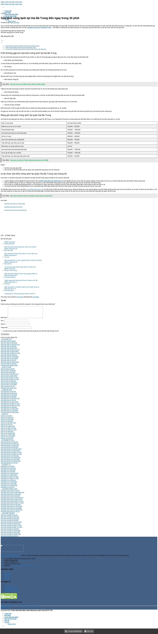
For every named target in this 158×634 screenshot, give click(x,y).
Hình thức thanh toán (10, 589)
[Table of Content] (79, 40)
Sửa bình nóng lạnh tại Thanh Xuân (14, 203)
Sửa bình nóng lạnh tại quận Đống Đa (15, 210)
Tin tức (6, 622)
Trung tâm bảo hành (11, 14)
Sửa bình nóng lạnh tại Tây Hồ (13, 207)
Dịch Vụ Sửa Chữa (10, 16)
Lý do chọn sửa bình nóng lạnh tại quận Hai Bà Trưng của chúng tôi (26, 49)
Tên (2, 321)
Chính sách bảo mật (10, 587)
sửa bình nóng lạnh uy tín (36, 189)
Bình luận (4, 317)
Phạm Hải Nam (14, 22)
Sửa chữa (3, 13)
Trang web (4, 327)
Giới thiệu (7, 12)
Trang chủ (7, 11)
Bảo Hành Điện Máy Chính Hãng (11, 555)
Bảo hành (7, 575)
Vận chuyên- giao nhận (11, 591)
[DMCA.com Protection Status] (9, 598)
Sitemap (7, 578)
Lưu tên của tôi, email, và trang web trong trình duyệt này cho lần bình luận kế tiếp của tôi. (31, 331)
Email (3, 324)
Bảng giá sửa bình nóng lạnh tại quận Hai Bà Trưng (21, 47)
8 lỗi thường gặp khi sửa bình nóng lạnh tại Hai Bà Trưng (22, 46)
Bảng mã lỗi (12, 21)
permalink (36, 297)
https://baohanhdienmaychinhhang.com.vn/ (23, 565)
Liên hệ (6, 620)
